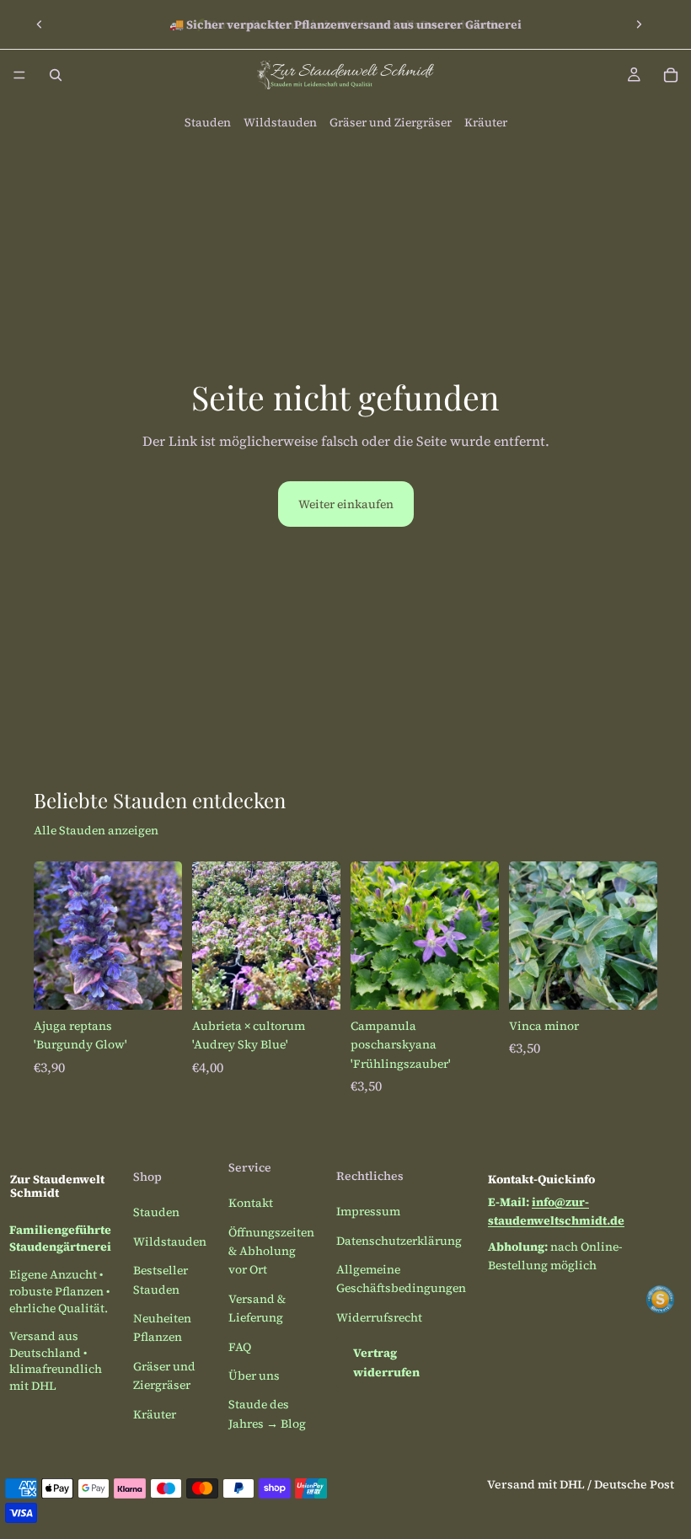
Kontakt (250, 1202)
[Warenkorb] (670, 75)
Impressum (368, 1211)
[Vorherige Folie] (39, 24)
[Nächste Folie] (638, 24)
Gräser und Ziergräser (390, 122)
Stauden (208, 122)
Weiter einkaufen (346, 504)
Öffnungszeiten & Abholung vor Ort (271, 1251)
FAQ (239, 1346)
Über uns (254, 1375)
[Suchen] (55, 75)
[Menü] (19, 75)
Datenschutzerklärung (399, 1240)
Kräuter (485, 122)
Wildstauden (280, 122)
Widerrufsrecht (379, 1317)
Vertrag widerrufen (386, 1362)
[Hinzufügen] (156, 983)
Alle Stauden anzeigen (96, 830)
